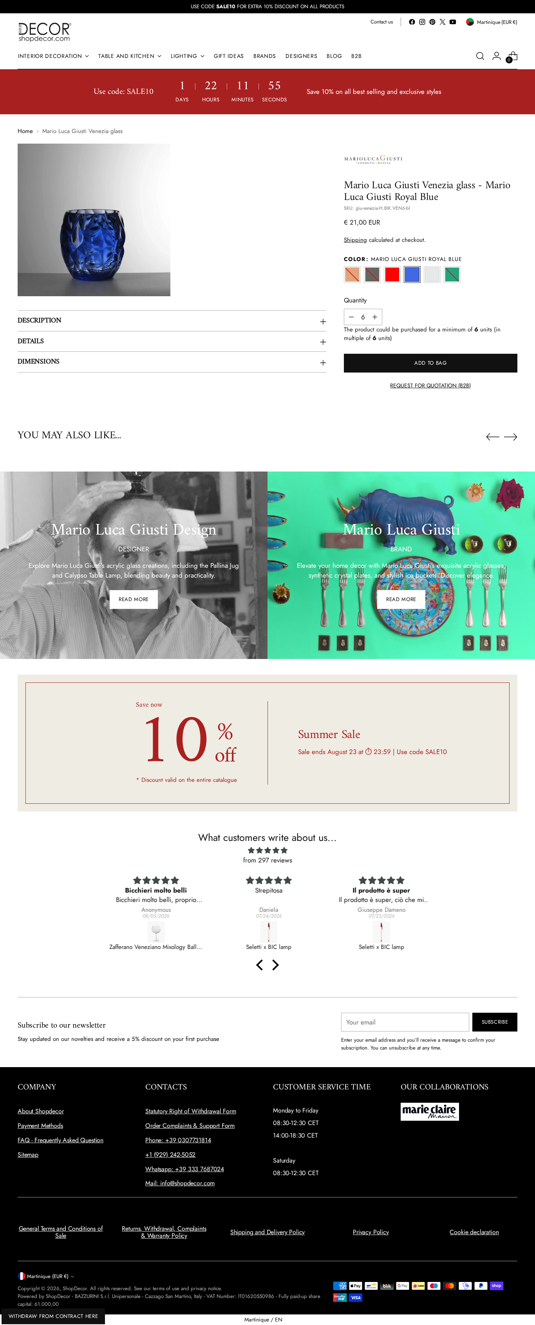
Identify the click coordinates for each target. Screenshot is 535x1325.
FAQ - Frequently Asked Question (60, 1140)
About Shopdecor (41, 1111)
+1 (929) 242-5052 (170, 1154)
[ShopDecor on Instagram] (422, 21)
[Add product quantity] (375, 317)
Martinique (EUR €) (48, 1276)
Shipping (355, 240)
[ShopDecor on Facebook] (412, 21)
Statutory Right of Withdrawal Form (190, 1111)
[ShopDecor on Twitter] (442, 21)
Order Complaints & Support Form (190, 1125)
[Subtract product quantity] (351, 317)
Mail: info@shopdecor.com (180, 1183)
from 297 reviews (267, 860)
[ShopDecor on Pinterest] (432, 21)
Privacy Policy (371, 1232)
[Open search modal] (480, 56)
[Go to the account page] (496, 56)
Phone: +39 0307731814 (178, 1140)
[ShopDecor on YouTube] (452, 21)
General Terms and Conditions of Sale (61, 1232)
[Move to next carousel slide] (510, 436)
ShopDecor (75, 1288)
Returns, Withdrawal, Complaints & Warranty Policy (164, 1232)
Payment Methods (40, 1125)
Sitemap (28, 1154)
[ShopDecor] (45, 32)
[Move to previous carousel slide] (492, 437)
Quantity (355, 300)
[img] (267, 850)
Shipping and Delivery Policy (267, 1232)
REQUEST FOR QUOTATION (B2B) (430, 385)
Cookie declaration (474, 1232)
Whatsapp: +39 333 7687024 (184, 1169)
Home (25, 131)
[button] (261, 965)
